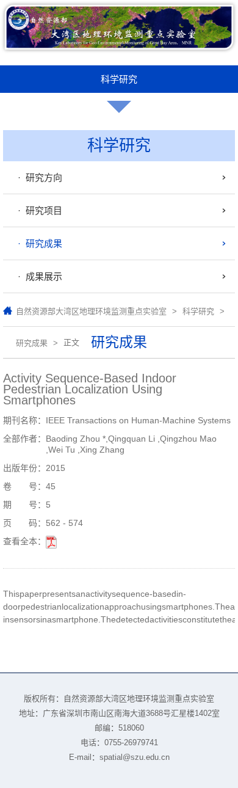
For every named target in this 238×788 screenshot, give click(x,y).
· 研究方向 (37, 177)
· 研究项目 (37, 210)
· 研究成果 (37, 243)
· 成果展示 (37, 276)
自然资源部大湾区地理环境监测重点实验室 (91, 311)
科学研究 (198, 311)
